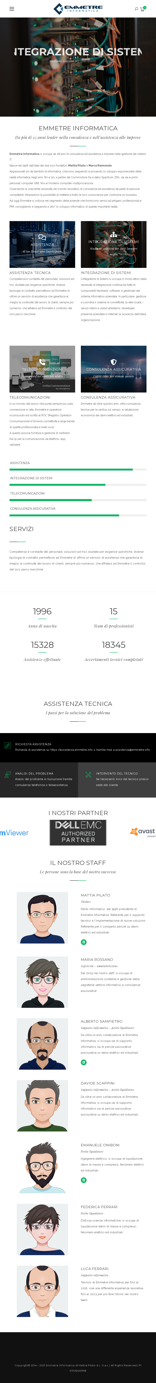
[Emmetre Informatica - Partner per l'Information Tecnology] (78, 8)
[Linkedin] (84, 942)
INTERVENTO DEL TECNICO (117, 773)
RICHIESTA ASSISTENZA (33, 744)
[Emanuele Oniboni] (84, 1180)
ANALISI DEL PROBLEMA (34, 773)
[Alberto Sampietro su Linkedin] (84, 1062)
